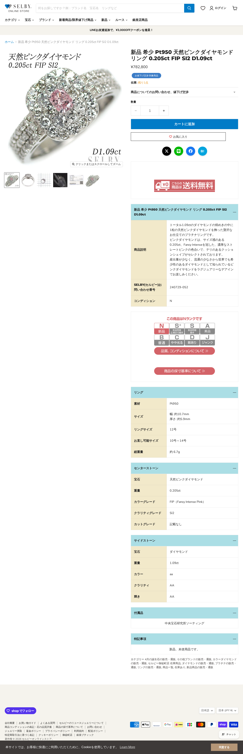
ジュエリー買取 (13, 731)
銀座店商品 (140, 20)
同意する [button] (224, 747)
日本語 (205, 710)
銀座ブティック (85, 735)
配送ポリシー (95, 731)
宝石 (28, 20)
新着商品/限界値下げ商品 (76, 20)
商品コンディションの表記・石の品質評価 (28, 727)
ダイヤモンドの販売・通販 (198, 663)
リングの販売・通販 (149, 667)
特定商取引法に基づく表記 (19, 735)
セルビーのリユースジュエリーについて (81, 723)
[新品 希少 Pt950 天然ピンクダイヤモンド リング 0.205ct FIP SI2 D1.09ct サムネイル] (11, 180)
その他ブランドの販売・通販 (194, 659)
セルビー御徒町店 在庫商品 (164, 663)
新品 (104, 20)
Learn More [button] (127, 747)
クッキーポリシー (48, 735)
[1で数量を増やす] (164, 111)
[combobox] (110, 8)
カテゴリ (11, 20)
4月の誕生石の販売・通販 (160, 659)
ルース (120, 20)
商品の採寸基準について (69, 727)
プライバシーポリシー (57, 731)
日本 (226, 710)
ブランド (45, 20)
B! (202, 151)
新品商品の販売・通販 (200, 667)
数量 (133, 101)
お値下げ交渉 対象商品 (146, 75)
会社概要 (10, 723)
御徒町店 (67, 735)
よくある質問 (47, 723)
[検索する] (189, 8)
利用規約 (79, 731)
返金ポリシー (33, 731)
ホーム (9, 42)
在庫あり (180, 667)
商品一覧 (168, 667)
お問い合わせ (94, 727)
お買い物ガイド (27, 723)
